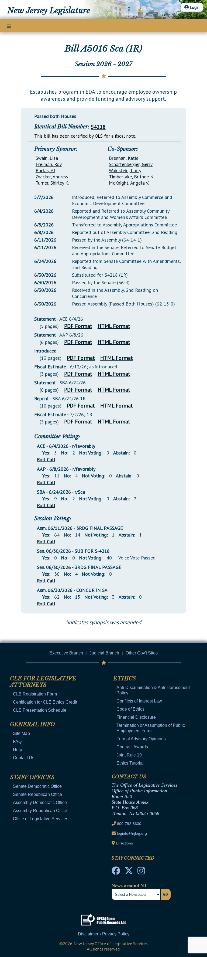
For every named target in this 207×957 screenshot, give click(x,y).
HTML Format (114, 326)
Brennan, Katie (123, 158)
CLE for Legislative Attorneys (43, 681)
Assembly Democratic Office (40, 802)
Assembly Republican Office (40, 810)
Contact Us (23, 757)
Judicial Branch (104, 653)
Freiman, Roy (49, 164)
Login (194, 7)
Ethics (124, 678)
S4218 (98, 126)
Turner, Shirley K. (52, 183)
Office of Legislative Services (40, 818)
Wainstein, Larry (125, 170)
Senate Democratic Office (37, 786)
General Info (32, 724)
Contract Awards (132, 747)
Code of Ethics (130, 709)
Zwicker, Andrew (52, 177)
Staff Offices (32, 777)
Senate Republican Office (37, 794)
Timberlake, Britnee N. (131, 177)
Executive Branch (66, 653)
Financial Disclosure (136, 717)
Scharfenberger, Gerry (131, 164)
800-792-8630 (129, 824)
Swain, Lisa (47, 158)
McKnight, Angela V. (129, 183)
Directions (124, 843)
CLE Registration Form (35, 694)
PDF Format (78, 326)
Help (17, 749)
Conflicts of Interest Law (139, 701)
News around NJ (129, 885)
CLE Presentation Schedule (39, 710)
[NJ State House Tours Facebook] (116, 872)
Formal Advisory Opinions (141, 739)
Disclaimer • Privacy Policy (103, 934)
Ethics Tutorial (130, 763)
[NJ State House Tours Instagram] (141, 872)
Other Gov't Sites (142, 653)
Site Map (21, 733)
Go (165, 894)
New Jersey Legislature (48, 10)
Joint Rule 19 (129, 755)
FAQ (17, 741)
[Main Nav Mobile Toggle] (9, 26)
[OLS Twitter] (129, 872)
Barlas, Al (45, 170)
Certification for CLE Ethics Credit (45, 702)
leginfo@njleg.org (132, 833)
